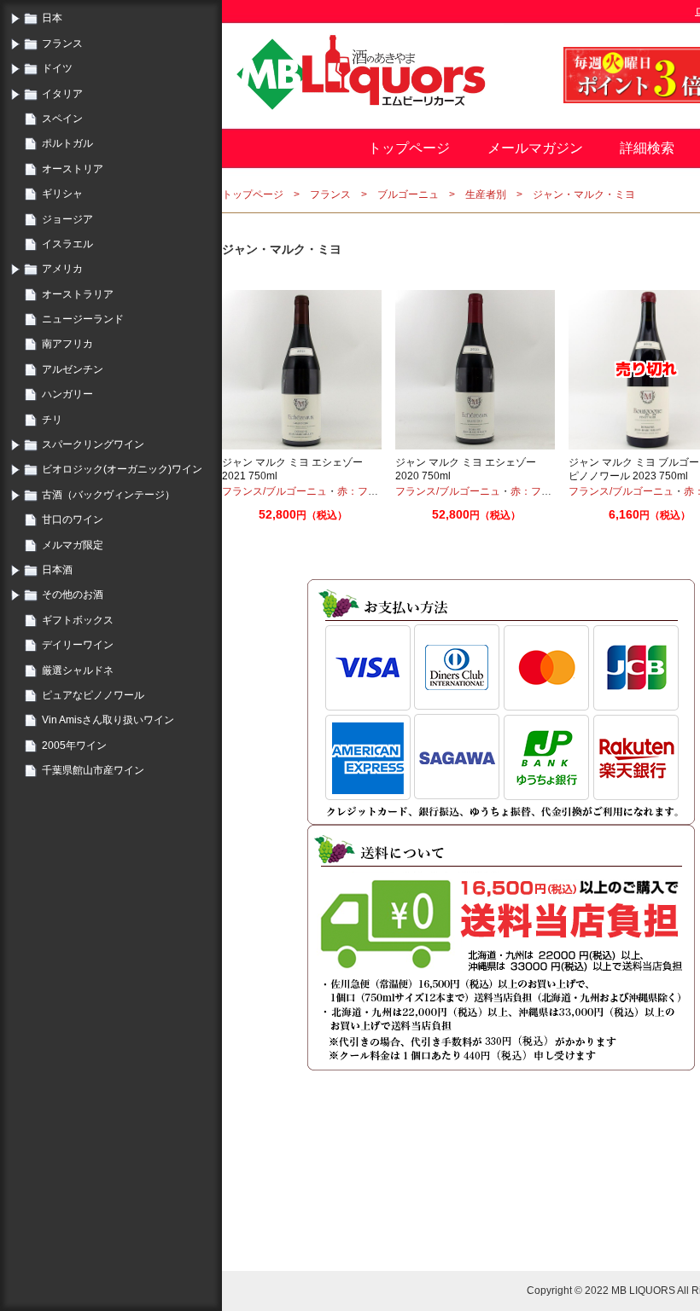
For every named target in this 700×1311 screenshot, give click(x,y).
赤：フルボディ (373, 491)
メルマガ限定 (72, 545)
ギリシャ (62, 194)
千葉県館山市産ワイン (93, 770)
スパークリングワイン (93, 444)
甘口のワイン (72, 519)
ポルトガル (67, 143)
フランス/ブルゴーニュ (274, 491)
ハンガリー (67, 394)
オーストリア (72, 169)
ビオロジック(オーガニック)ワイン (122, 469)
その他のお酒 (72, 594)
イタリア (62, 94)
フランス (62, 43)
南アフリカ (67, 344)
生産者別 (485, 194)
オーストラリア (78, 294)
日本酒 (57, 570)
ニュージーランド (83, 319)
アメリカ (62, 269)
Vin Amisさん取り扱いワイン (108, 720)
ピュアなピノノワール (93, 695)
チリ (52, 420)
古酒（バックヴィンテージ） (108, 495)
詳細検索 (647, 148)
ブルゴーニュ (408, 194)
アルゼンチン (72, 369)
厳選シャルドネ (78, 670)
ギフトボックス (78, 620)
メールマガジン (535, 148)
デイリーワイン (78, 645)
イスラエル (67, 244)
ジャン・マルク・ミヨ (584, 194)
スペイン (62, 119)
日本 (52, 18)
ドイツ (57, 68)
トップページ (409, 148)
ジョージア (67, 219)
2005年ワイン (74, 745)
